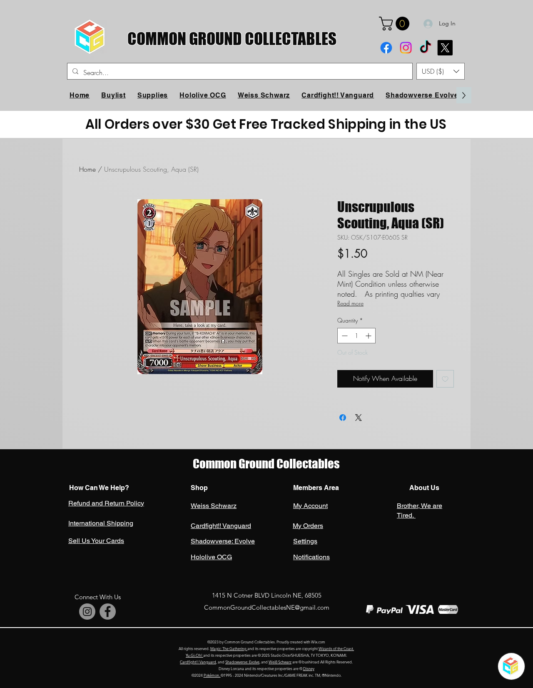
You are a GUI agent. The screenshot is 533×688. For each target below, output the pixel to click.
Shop (199, 488)
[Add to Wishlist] (445, 379)
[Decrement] (344, 335)
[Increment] (369, 335)
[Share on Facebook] (343, 418)
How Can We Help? (99, 488)
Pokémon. (212, 675)
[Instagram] (405, 47)
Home (87, 169)
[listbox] (440, 71)
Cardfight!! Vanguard (198, 661)
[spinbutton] (356, 335)
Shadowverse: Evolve (242, 661)
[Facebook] (386, 47)
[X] (445, 47)
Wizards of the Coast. (336, 648)
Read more (350, 303)
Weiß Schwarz (280, 661)
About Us (423, 488)
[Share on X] (359, 418)
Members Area (316, 488)
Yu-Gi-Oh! (194, 655)
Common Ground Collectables (266, 463)
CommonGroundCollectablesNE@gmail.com (266, 607)
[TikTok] (425, 47)
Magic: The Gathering (228, 648)
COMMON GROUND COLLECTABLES (231, 38)
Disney (308, 668)
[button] (396, 23)
